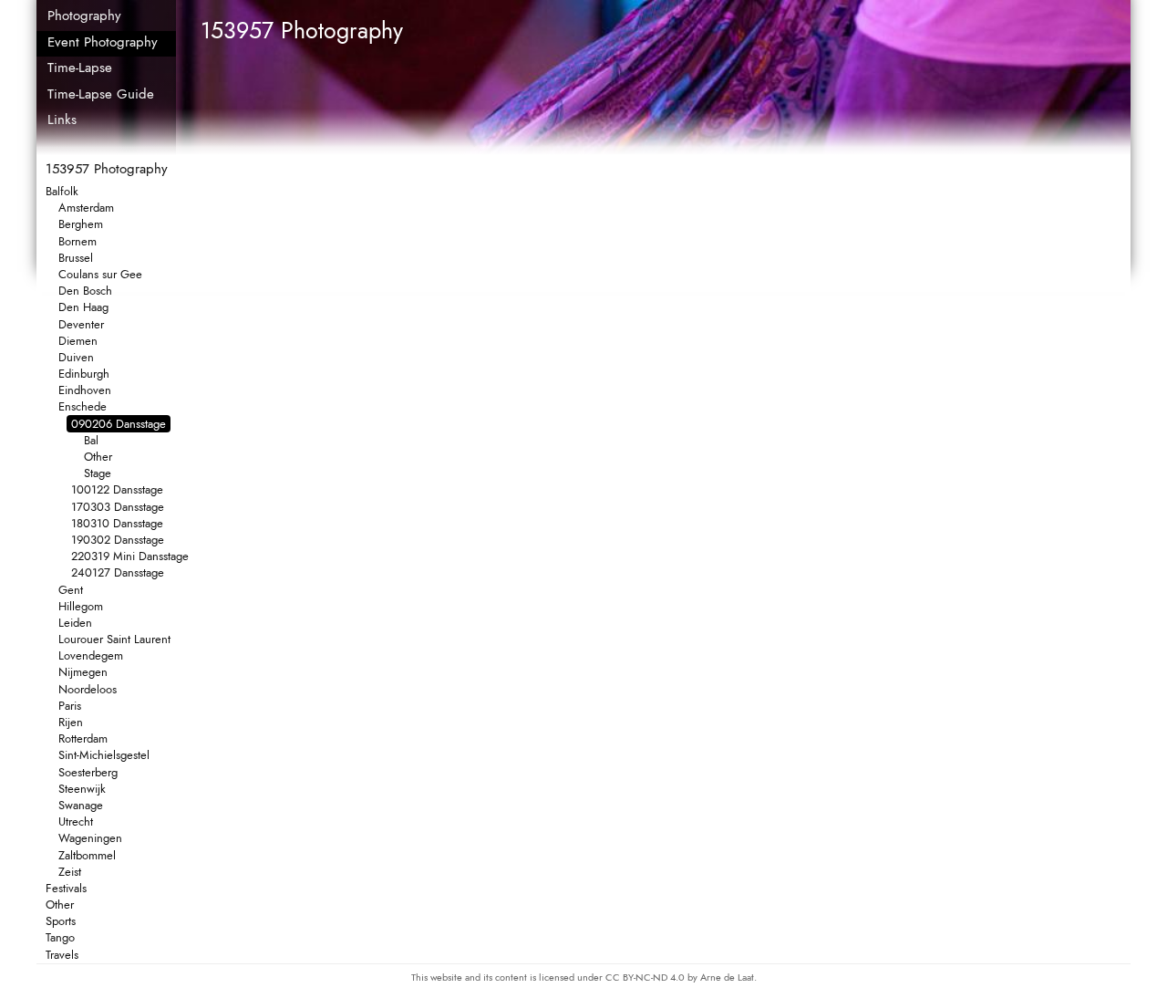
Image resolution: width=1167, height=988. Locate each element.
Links (62, 119)
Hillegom (80, 606)
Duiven (76, 357)
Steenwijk (82, 788)
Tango (60, 937)
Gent (70, 589)
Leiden (75, 622)
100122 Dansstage (117, 489)
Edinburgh (83, 373)
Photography (84, 15)
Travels (62, 954)
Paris (69, 705)
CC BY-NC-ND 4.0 (646, 977)
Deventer (81, 324)
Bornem (77, 241)
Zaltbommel (87, 855)
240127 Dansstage (117, 572)
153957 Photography (107, 169)
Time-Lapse (79, 67)
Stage (97, 473)
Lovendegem (90, 655)
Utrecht (75, 821)
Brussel (75, 257)
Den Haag (83, 307)
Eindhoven (84, 390)
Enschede (82, 406)
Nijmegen (83, 672)
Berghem (80, 224)
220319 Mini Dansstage (130, 556)
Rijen (70, 722)
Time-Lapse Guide (100, 94)
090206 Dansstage (118, 423)
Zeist (69, 871)
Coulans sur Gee (100, 274)
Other (98, 456)
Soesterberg (88, 772)
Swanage (80, 805)
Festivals (66, 888)
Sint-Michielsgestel (104, 755)
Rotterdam (83, 738)
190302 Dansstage (117, 539)
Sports (61, 921)
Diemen (78, 340)
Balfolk (62, 191)
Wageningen (90, 838)
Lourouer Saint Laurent (114, 639)
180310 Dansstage (117, 523)
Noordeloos (87, 689)
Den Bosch (85, 290)
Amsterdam (86, 207)
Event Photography (102, 42)
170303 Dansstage (117, 506)
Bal (91, 440)
